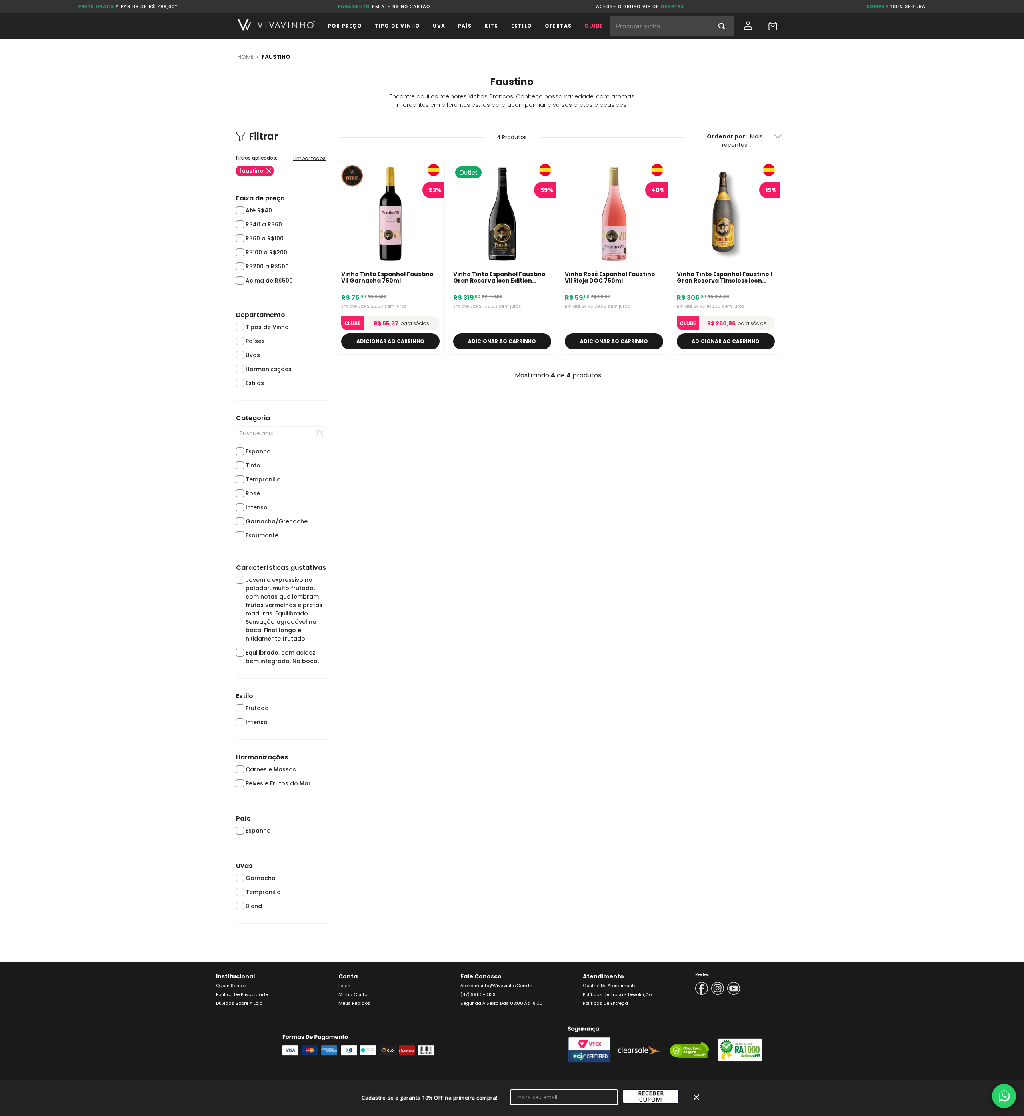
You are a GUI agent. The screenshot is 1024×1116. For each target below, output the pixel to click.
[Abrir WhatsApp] (1004, 1096)
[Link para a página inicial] (245, 57)
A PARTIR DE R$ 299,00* (128, 6)
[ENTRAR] (748, 26)
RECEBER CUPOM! (651, 1096)
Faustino (276, 57)
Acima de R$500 (269, 280)
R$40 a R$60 (264, 224)
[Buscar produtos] (723, 26)
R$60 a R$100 (265, 238)
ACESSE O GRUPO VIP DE (640, 6)
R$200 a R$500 (267, 266)
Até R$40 (259, 210)
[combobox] (672, 26)
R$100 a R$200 (266, 252)
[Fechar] (696, 1097)
